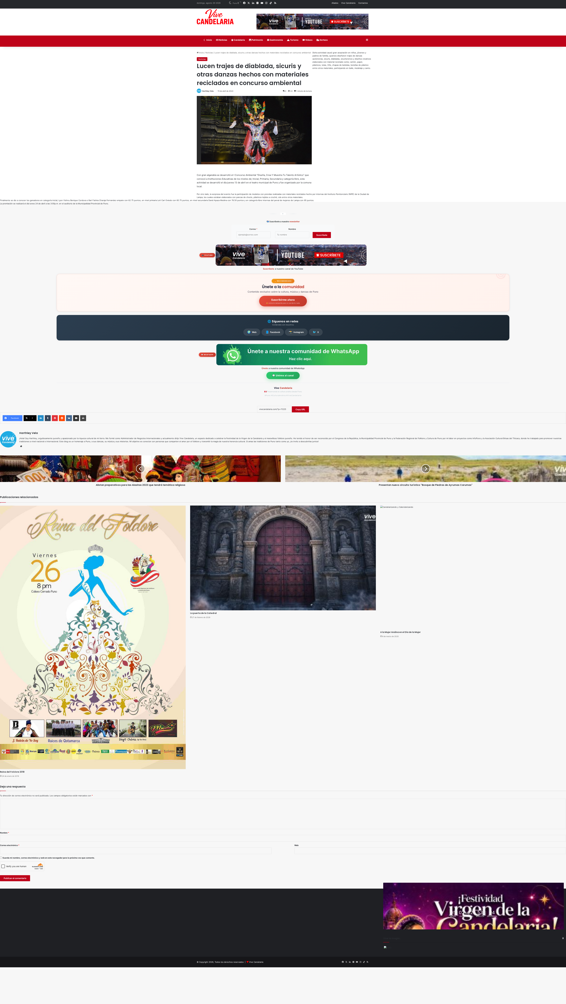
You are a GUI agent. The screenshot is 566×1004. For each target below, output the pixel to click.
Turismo (294, 40)
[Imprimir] (83, 418)
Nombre (292, 229)
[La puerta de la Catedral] (283, 558)
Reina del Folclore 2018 (12, 771)
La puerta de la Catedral (203, 613)
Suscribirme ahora (283, 301)
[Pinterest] (55, 418)
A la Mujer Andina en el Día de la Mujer (400, 632)
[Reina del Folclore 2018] (93, 637)
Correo (253, 229)
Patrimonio (257, 40)
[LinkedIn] (41, 418)
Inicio (209, 40)
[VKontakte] (69, 418)
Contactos (363, 3)
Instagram (296, 332)
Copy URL (300, 409)
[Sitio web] (21, 446)
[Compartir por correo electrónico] (76, 418)
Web (251, 332)
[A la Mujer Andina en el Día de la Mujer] (473, 567)
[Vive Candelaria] (215, 16)
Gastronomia (276, 40)
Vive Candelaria (348, 3)
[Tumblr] (48, 418)
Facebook (272, 332)
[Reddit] (62, 418)
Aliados (335, 3)
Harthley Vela (208, 91)
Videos (308, 40)
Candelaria (239, 40)
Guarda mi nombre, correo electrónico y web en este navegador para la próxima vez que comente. (49, 858)
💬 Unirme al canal (283, 375)
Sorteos (323, 40)
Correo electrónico (9, 845)
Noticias (222, 40)
